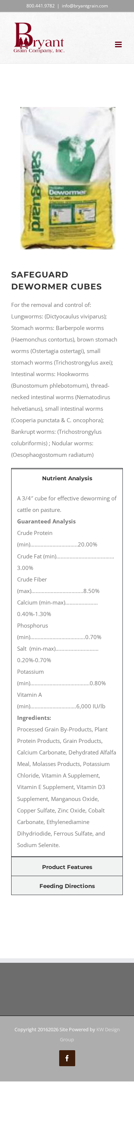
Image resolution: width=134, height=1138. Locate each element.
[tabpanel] (67, 671)
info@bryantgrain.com (85, 6)
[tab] (67, 477)
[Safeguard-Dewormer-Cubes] (67, 103)
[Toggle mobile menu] (119, 44)
